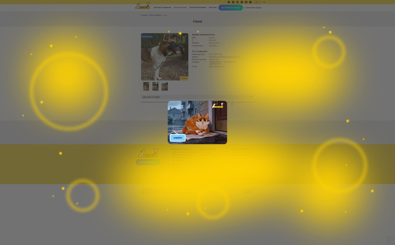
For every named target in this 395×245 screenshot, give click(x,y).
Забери (178, 138)
